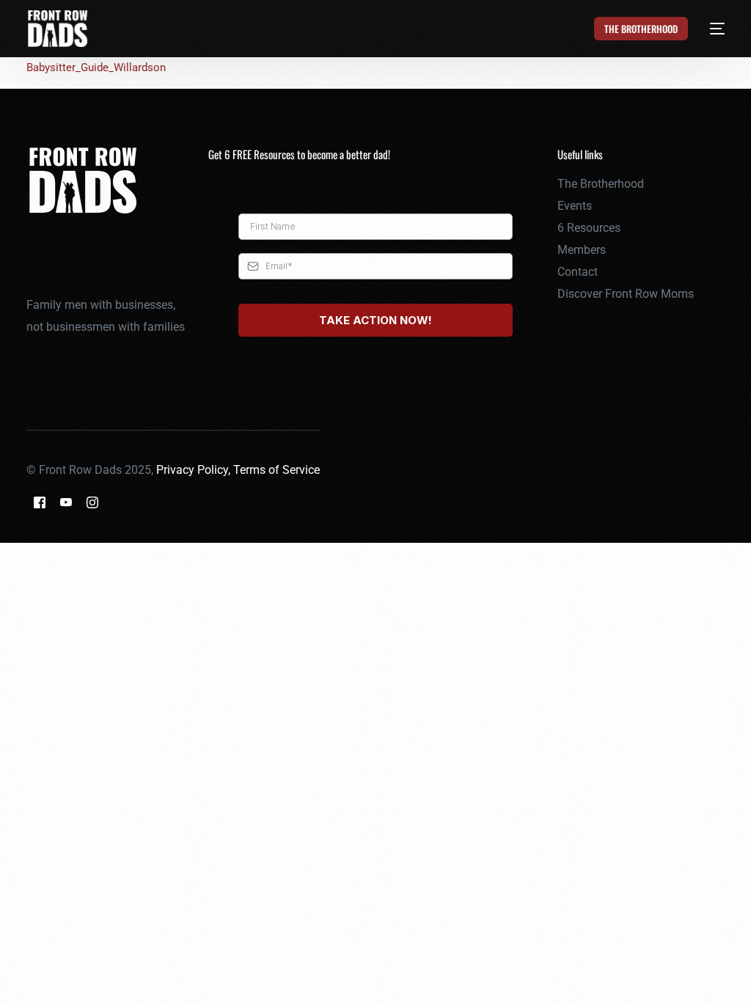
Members (581, 250)
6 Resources (588, 228)
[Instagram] (92, 502)
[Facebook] (39, 502)
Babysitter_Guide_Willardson (96, 67)
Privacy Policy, (194, 470)
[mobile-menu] (709, 28)
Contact (577, 272)
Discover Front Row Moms (625, 294)
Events (574, 206)
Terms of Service (276, 470)
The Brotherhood (600, 184)
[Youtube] (66, 502)
